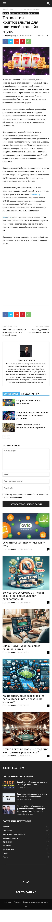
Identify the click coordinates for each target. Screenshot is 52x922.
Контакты (8, 902)
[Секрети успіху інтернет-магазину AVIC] (9, 402)
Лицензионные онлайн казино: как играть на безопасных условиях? (32, 415)
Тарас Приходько (11, 36)
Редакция (17, 902)
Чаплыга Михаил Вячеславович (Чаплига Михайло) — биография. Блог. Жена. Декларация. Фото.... (31, 808)
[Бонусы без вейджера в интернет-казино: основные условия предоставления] (26, 573)
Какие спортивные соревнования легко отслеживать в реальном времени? (24, 699)
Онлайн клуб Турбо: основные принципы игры (21, 647)
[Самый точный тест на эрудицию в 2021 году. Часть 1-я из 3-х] (9, 785)
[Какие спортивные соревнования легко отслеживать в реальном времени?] (26, 676)
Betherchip (35, 194)
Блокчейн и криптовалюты (29, 9)
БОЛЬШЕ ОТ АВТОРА (30, 394)
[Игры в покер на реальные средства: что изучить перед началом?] (26, 729)
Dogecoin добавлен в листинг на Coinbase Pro (39, 331)
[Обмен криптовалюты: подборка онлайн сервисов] (9, 427)
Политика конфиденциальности (35, 902)
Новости (13, 9)
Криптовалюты (33, 13)
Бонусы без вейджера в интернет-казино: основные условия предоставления (24, 595)
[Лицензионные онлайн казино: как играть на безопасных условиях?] (9, 415)
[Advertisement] (26, 274)
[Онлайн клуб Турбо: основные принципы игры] (26, 626)
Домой (5, 9)
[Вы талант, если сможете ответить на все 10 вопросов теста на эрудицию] (9, 797)
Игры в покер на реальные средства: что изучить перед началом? (26, 751)
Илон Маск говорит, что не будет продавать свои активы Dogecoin (14, 332)
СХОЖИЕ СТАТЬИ (11, 394)
